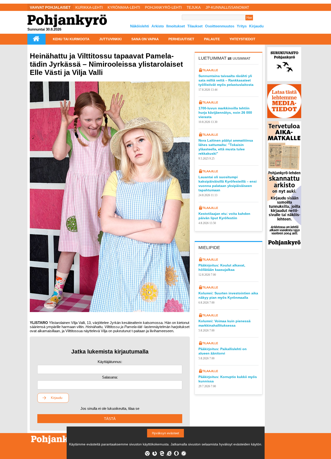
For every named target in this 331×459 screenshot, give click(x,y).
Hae (249, 17)
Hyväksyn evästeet (165, 433)
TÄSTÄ (110, 419)
